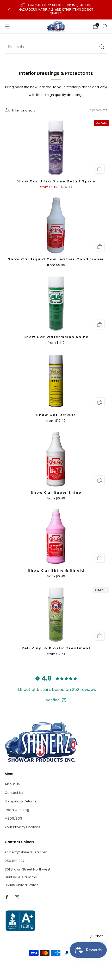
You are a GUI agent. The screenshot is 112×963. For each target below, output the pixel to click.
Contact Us (14, 792)
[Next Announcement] (103, 9)
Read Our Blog (17, 809)
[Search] (104, 26)
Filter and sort (23, 110)
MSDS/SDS (13, 818)
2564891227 (14, 860)
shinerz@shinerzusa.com (26, 852)
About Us (12, 784)
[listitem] (56, 9)
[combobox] (56, 47)
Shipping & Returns (20, 801)
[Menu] (7, 26)
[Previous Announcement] (9, 9)
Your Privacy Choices (22, 827)
